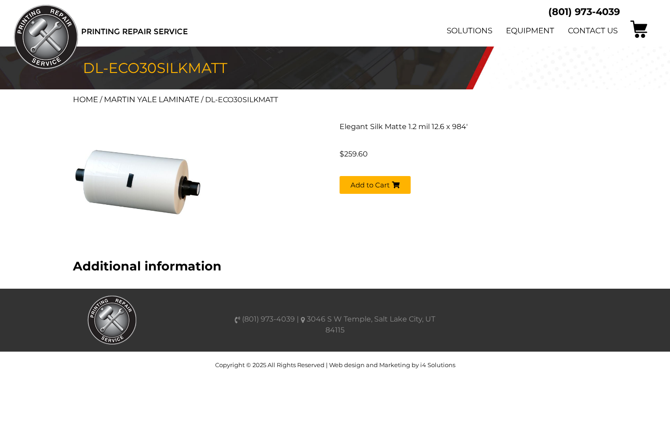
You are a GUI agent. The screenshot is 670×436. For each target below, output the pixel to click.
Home (85, 99)
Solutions (469, 30)
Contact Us (593, 30)
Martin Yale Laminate (151, 99)
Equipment (530, 30)
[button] (375, 185)
